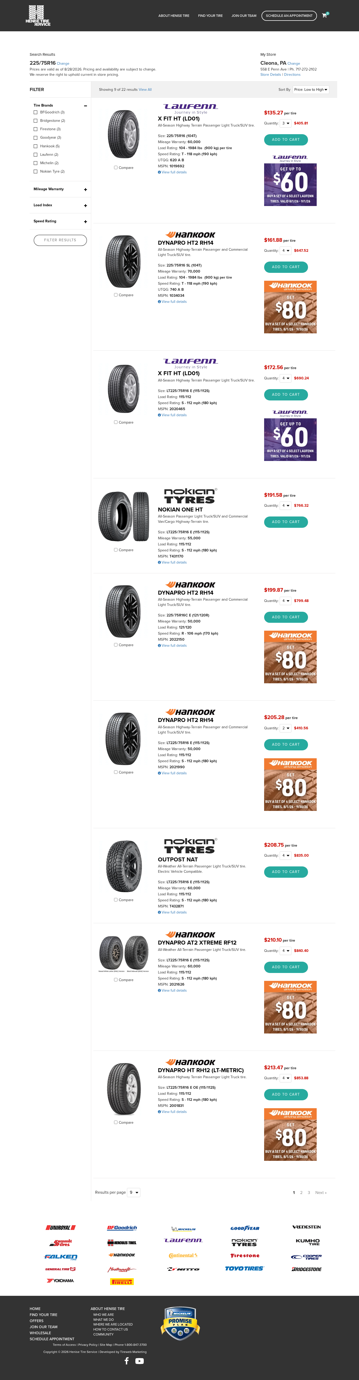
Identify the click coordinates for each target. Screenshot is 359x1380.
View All (145, 89)
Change (63, 63)
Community (103, 1334)
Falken (60, 1256)
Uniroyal (60, 1227)
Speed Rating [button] (45, 221)
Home (35, 1309)
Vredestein (306, 1227)
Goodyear (245, 1228)
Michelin (183, 1229)
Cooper (306, 1257)
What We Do (103, 1320)
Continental (183, 1255)
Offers (36, 1321)
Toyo (245, 1268)
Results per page (110, 1192)
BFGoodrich (122, 1228)
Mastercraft (122, 1269)
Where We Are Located (113, 1324)
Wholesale (40, 1333)
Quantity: (272, 123)
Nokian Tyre (245, 1243)
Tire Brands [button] (43, 105)
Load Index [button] (43, 205)
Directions (292, 74)
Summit (60, 1242)
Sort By (284, 89)
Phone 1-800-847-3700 (131, 1345)
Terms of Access (64, 1345)
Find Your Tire (210, 16)
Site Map (106, 1345)
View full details (174, 172)
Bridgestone (306, 1268)
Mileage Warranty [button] (49, 189)
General (60, 1268)
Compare (126, 167)
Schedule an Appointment (289, 16)
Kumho (306, 1243)
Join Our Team (244, 16)
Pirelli (122, 1281)
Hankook (122, 1255)
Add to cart (286, 139)
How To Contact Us (110, 1329)
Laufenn (183, 1241)
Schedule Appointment (52, 1339)
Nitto (183, 1269)
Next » (321, 1192)
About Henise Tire (173, 16)
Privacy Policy (88, 1345)
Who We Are (103, 1315)
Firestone (245, 1255)
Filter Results (60, 240)
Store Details (270, 74)
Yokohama (60, 1280)
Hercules (122, 1242)
